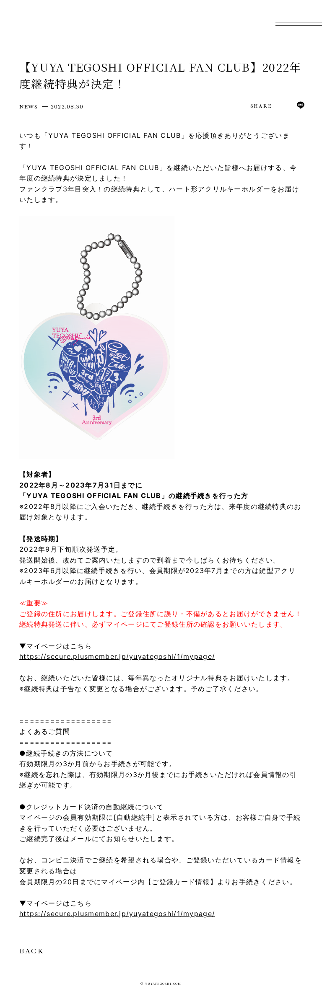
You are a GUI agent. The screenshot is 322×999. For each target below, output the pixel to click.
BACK (31, 951)
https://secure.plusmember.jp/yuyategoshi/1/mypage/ (117, 656)
